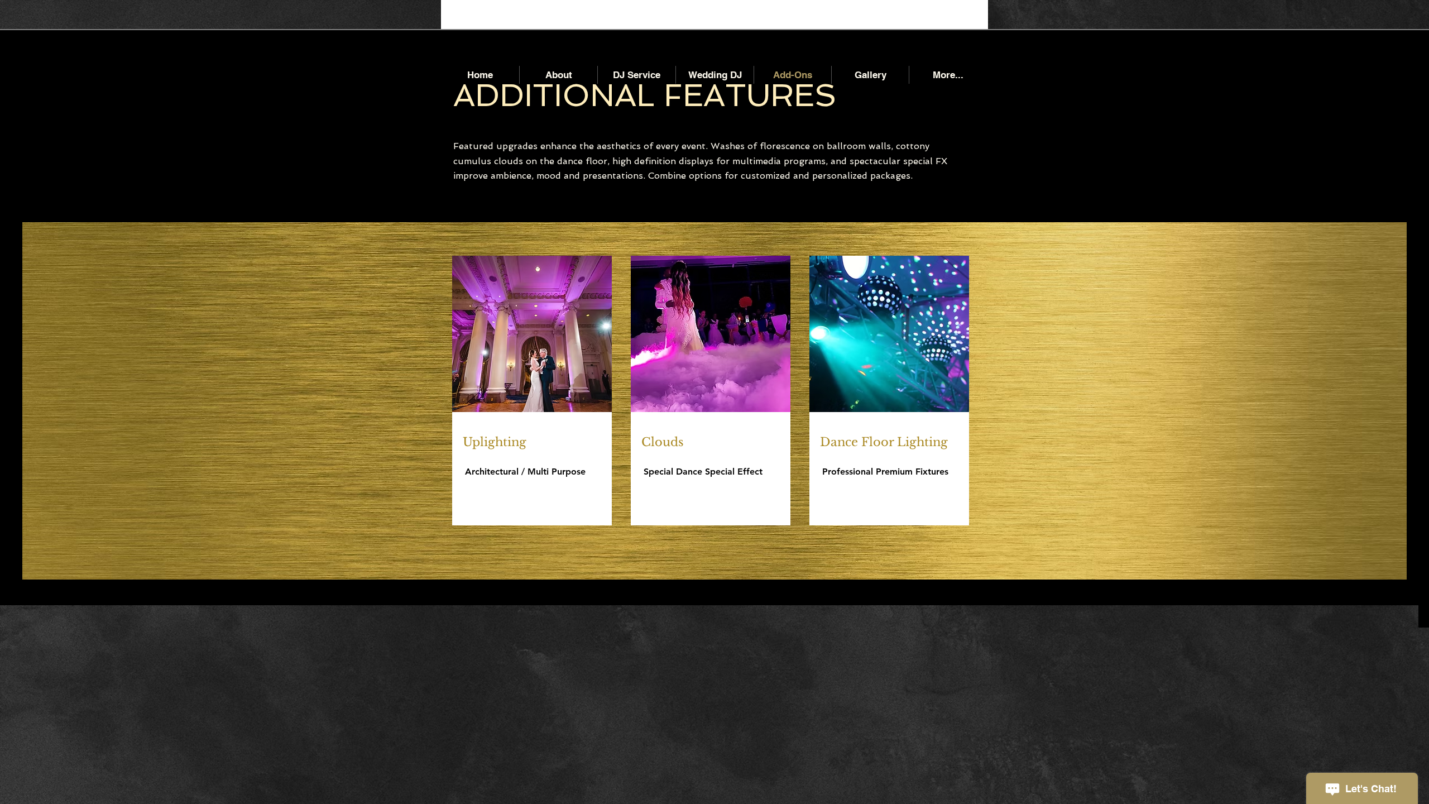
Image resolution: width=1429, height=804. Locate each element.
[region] (532, 468)
